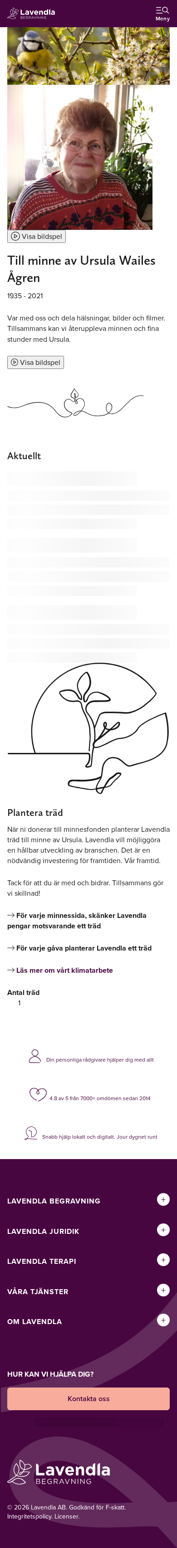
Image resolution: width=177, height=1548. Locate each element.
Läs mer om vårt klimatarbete (64, 970)
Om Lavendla (34, 1321)
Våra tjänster (38, 1291)
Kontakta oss (89, 1398)
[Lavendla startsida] (33, 14)
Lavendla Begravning (54, 1201)
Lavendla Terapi (41, 1261)
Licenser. (66, 1516)
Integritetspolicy (29, 1516)
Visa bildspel (41, 236)
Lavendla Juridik (43, 1231)
